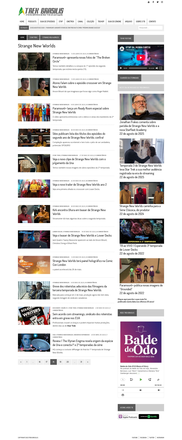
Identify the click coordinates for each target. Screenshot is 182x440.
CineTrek (70, 21)
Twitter (151, 438)
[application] (141, 58)
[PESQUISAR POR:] (150, 27)
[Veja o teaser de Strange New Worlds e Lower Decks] (34, 246)
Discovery (56, 308)
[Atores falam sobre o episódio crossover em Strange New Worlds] (34, 94)
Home (22, 21)
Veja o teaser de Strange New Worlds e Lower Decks (82, 235)
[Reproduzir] (121, 68)
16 (39, 362)
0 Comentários (93, 53)
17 (46, 362)
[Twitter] (158, 1)
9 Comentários (91, 282)
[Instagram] (162, 1)
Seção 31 (64, 308)
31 (81, 362)
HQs (54, 335)
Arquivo (128, 21)
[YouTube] (149, 1)
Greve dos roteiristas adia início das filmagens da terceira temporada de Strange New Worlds (80, 288)
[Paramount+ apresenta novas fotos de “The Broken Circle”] (34, 68)
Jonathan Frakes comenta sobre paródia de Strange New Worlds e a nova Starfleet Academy (139, 126)
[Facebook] (153, 1)
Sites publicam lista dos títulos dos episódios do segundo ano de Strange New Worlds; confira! (79, 135)
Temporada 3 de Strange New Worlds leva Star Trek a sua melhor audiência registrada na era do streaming (141, 169)
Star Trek (33, 37)
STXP (61, 21)
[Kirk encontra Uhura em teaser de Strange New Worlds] (34, 221)
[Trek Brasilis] (41, 11)
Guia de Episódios (47, 21)
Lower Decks (57, 231)
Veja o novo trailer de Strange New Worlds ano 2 (80, 184)
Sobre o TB (140, 21)
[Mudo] (157, 68)
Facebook (143, 438)
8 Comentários (92, 130)
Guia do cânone (114, 21)
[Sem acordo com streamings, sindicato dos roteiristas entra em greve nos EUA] (34, 323)
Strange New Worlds (61, 53)
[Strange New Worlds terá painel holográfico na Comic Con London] (34, 272)
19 (60, 362)
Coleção (90, 21)
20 (68, 362)
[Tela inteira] (161, 68)
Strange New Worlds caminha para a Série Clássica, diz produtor (140, 208)
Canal (80, 21)
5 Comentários (100, 155)
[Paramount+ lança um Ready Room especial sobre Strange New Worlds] (34, 119)
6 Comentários (102, 231)
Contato (152, 21)
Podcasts (32, 21)
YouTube (135, 438)
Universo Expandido (82, 335)
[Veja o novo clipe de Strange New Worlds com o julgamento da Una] (34, 170)
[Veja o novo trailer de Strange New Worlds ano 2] (34, 195)
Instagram (160, 438)
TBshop (101, 21)
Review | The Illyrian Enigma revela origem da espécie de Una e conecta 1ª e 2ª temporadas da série (83, 343)
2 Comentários (93, 79)
